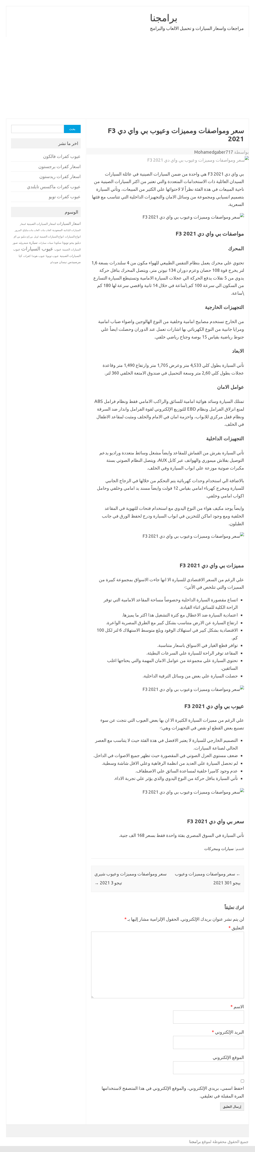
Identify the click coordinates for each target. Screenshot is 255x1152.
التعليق (236, 927)
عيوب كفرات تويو (65, 196)
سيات (50, 242)
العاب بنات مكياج (31, 230)
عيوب (57, 249)
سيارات (42, 242)
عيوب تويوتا (52, 255)
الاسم (237, 1006)
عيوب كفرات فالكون (62, 156)
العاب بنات (46, 230)
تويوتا (65, 242)
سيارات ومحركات (219, 848)
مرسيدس (74, 262)
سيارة (33, 242)
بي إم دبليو (27, 236)
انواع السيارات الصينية (52, 236)
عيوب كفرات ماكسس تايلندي (54, 186)
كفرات (27, 255)
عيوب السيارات (37, 248)
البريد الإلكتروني (228, 1031)
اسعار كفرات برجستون (59, 166)
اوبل (36, 236)
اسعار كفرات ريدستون (60, 176)
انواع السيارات (73, 236)
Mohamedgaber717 (213, 151)
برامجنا (164, 17)
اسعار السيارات (69, 223)
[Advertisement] (127, 78)
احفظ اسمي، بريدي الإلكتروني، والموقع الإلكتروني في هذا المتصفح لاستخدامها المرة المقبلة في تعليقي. (173, 1092)
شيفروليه (23, 242)
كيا (20, 255)
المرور (18, 230)
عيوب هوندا (38, 255)
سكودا (57, 242)
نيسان (63, 262)
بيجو (71, 242)
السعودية (57, 230)
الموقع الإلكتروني (228, 1057)
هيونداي (54, 262)
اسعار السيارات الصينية (41, 223)
